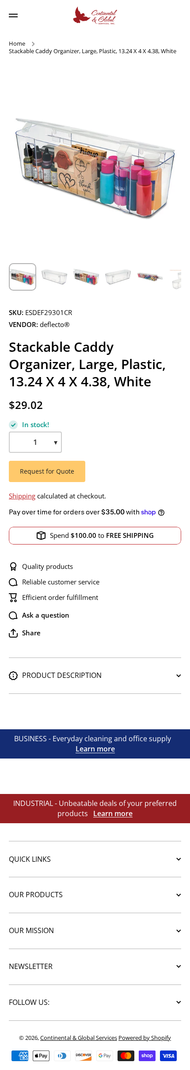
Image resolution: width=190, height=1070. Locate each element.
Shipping (22, 496)
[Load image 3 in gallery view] (86, 277)
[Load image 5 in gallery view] (149, 277)
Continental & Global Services (78, 1038)
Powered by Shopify (144, 1038)
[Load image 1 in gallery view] (22, 277)
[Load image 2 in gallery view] (54, 277)
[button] (25, 633)
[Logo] (95, 15)
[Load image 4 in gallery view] (118, 277)
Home (17, 43)
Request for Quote (47, 471)
